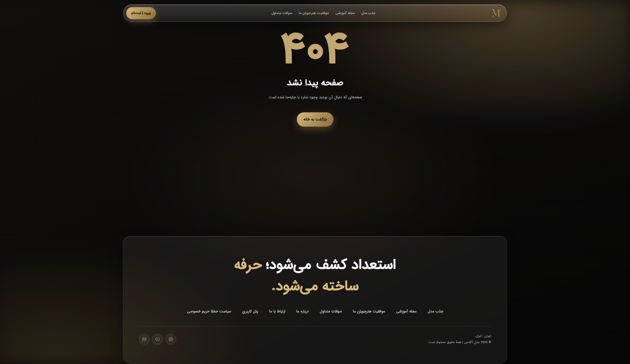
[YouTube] (157, 339)
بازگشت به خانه (315, 119)
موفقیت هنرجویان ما (314, 13)
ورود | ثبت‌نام (141, 13)
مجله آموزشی (345, 13)
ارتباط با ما (277, 311)
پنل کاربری (250, 311)
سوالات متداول (281, 13)
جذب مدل (368, 13)
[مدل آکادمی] (496, 13)
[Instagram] (170, 339)
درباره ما (302, 311)
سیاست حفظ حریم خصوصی (209, 311)
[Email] (144, 339)
